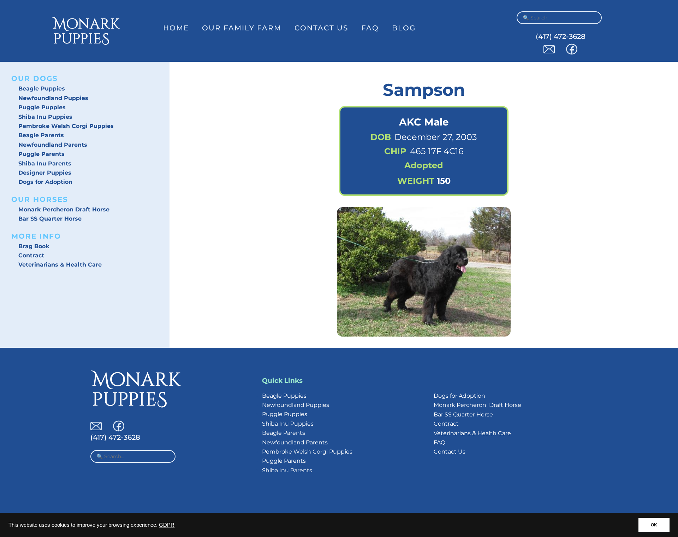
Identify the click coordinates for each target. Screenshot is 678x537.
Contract (31, 255)
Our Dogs (34, 78)
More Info (36, 236)
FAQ (370, 28)
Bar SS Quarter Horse (50, 218)
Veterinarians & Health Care (60, 264)
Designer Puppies (44, 172)
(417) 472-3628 (560, 36)
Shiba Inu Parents (44, 163)
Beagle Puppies (41, 88)
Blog (404, 28)
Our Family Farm (241, 28)
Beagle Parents (41, 135)
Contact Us (321, 28)
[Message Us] (549, 52)
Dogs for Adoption (45, 182)
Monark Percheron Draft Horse (63, 209)
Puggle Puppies (42, 107)
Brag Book (33, 246)
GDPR (166, 525)
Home (176, 28)
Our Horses (39, 199)
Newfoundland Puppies (53, 98)
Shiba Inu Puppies (45, 116)
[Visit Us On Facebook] (571, 52)
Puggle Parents (41, 154)
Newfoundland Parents (52, 144)
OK (654, 525)
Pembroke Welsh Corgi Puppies (66, 126)
